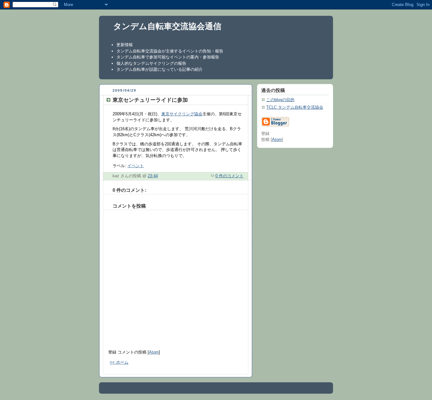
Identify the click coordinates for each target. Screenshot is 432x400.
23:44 (153, 176)
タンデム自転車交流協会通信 (167, 26)
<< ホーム (119, 362)
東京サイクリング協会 (181, 114)
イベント (135, 166)
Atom (154, 352)
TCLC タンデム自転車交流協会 (294, 107)
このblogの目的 (280, 100)
